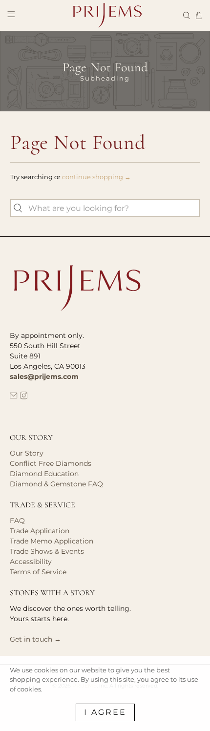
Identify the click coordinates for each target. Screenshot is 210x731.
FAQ (17, 520)
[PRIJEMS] (105, 15)
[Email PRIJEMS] (14, 397)
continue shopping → (96, 177)
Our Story (26, 453)
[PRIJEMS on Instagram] (24, 397)
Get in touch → (35, 639)
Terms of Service (38, 571)
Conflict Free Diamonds (50, 463)
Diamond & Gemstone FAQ (56, 484)
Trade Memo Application (51, 541)
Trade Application (39, 530)
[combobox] (105, 208)
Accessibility (31, 561)
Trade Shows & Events (47, 551)
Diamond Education (44, 473)
